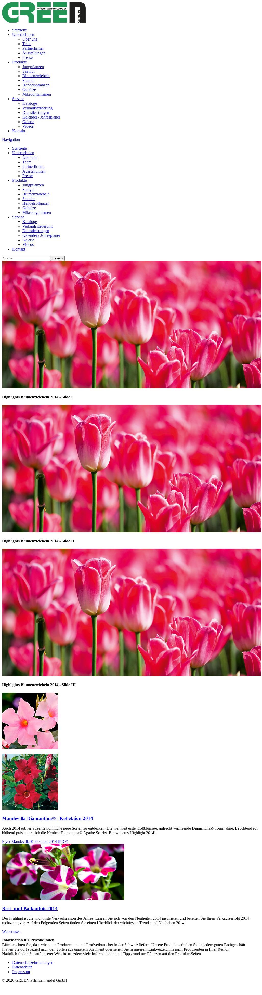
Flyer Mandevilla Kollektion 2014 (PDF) (35, 841)
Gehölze (29, 89)
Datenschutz (22, 967)
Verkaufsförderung (37, 108)
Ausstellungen (33, 53)
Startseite (19, 30)
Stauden (28, 80)
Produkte (19, 62)
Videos (28, 126)
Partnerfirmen (33, 48)
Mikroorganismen (36, 94)
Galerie (28, 122)
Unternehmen (23, 34)
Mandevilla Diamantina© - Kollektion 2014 (47, 818)
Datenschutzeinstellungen (32, 962)
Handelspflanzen (35, 85)
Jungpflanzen (33, 66)
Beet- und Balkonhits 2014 (30, 908)
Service (18, 99)
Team (26, 44)
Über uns (29, 39)
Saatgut (28, 71)
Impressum (21, 972)
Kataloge (29, 103)
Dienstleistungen (35, 112)
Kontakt (18, 131)
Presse (27, 57)
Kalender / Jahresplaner (41, 117)
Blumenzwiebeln (36, 76)
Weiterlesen (11, 931)
